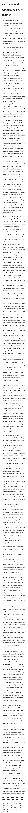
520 (22, 799)
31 (11, 801)
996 (12, 805)
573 (12, 809)
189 (3, 803)
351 (22, 797)
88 (7, 807)
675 (20, 809)
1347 (4, 809)
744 (24, 801)
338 (11, 807)
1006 (8, 797)
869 (15, 807)
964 (7, 801)
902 (16, 809)
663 (20, 803)
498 (7, 803)
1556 (17, 799)
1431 (8, 799)
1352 (20, 807)
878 (16, 805)
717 (8, 809)
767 (3, 807)
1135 (8, 811)
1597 (12, 797)
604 (8, 805)
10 (11, 803)
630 (3, 811)
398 (13, 799)
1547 (4, 805)
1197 (20, 801)
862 (20, 805)
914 (15, 801)
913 (3, 801)
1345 (17, 797)
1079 (15, 803)
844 (3, 797)
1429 (4, 799)
